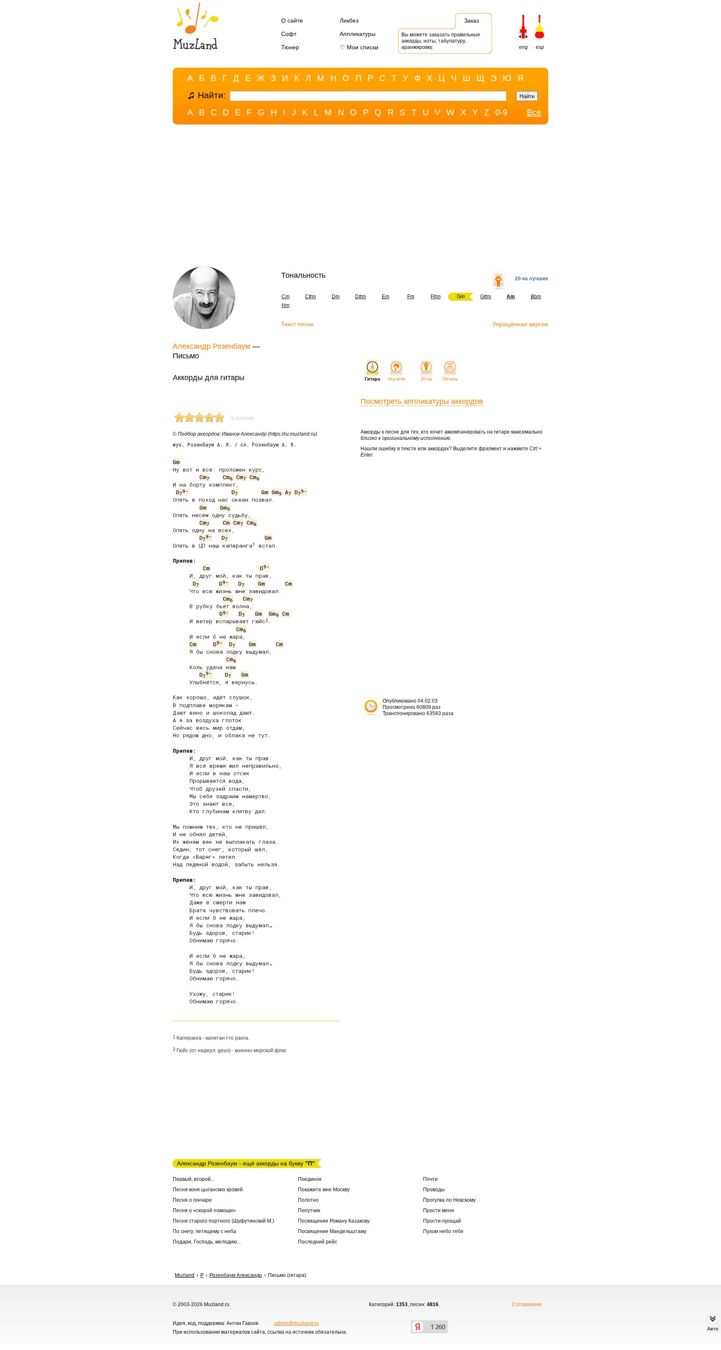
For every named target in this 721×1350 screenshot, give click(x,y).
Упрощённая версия (520, 324)
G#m (485, 296)
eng (523, 47)
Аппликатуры (358, 33)
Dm (336, 296)
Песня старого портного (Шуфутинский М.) (223, 1221)
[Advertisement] (360, 197)
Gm (176, 462)
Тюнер (290, 47)
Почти (430, 1179)
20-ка (426, 378)
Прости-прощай (442, 1221)
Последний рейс (317, 1242)
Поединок (309, 1179)
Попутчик (309, 1210)
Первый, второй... (193, 1179)
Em (385, 296)
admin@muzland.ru (296, 1323)
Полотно (308, 1200)
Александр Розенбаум (211, 346)
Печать (450, 378)
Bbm (536, 296)
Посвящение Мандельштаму (332, 1231)
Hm (286, 305)
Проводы (434, 1190)
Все (534, 112)
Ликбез (349, 20)
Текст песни (297, 324)
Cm (286, 296)
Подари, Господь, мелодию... (207, 1242)
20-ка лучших (531, 279)
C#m (310, 296)
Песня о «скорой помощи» (204, 1210)
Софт (288, 33)
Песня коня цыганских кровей (208, 1190)
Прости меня (438, 1210)
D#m (360, 296)
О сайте (292, 20)
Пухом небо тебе (443, 1231)
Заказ (471, 20)
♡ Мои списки (359, 47)
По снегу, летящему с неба (204, 1231)
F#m (436, 296)
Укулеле (396, 378)
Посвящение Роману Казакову (334, 1221)
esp (540, 47)
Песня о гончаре (192, 1200)
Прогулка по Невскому (449, 1200)
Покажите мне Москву (324, 1190)
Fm (410, 296)
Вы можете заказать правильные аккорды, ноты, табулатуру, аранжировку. (440, 41)
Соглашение (527, 1304)
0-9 (501, 112)
